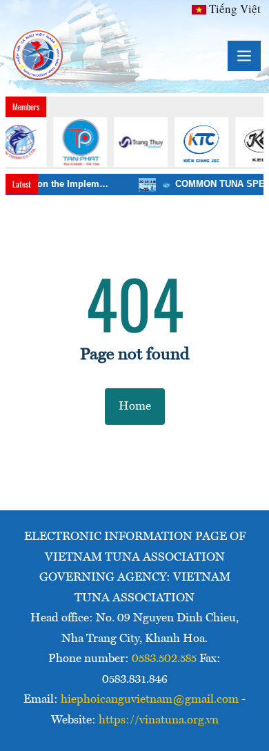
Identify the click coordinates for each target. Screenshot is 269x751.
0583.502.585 (164, 659)
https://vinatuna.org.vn (159, 720)
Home (135, 406)
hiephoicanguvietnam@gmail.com (150, 699)
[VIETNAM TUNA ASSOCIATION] (38, 56)
